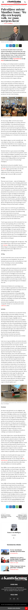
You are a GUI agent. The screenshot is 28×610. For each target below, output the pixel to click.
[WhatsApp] (17, 45)
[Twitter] (7, 45)
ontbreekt (3, 305)
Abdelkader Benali (14, 569)
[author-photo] (14, 530)
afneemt (5, 245)
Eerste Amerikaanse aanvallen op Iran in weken (17, 550)
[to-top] (26, 607)
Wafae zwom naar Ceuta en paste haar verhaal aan (17, 566)
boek (2, 60)
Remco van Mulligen (8, 23)
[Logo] (14, 580)
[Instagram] (14, 598)
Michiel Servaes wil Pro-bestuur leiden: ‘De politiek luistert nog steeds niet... (18, 559)
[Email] (20, 45)
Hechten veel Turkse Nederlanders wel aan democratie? (6, 516)
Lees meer (21, 590)
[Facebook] (10, 45)
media (4, 168)
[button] (3, 2)
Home (2, 5)
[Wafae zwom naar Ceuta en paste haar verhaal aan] (5, 568)
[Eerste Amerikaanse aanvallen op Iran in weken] (5, 552)
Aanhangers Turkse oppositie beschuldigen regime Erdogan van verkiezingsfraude (21, 517)
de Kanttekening (14, 553)
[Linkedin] (13, 45)
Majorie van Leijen (14, 562)
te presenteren (17, 58)
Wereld (6, 5)
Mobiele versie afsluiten (14, 608)
